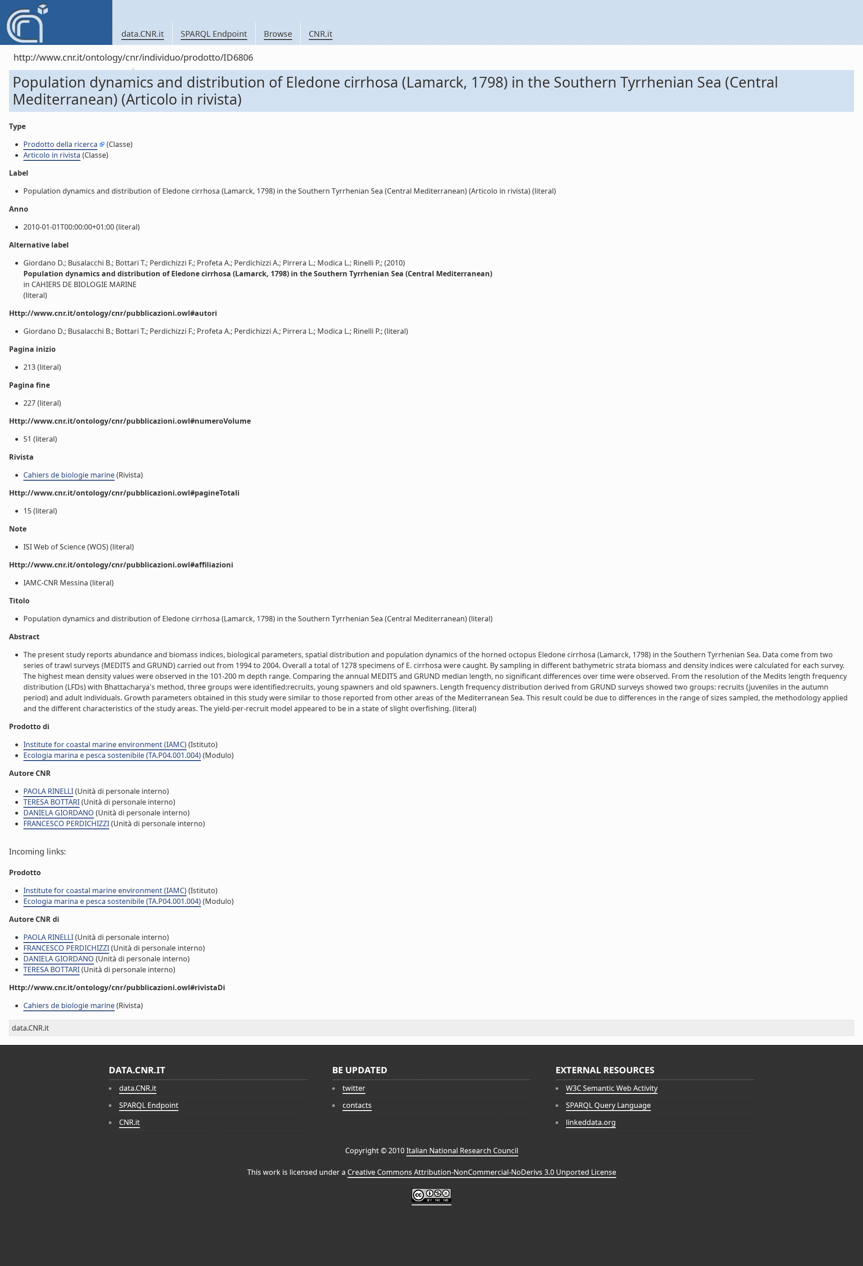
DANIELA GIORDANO (58, 813)
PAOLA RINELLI (48, 791)
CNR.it (321, 33)
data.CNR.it (142, 33)
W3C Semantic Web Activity (612, 1088)
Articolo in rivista (51, 155)
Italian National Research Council (462, 1150)
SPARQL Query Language (608, 1105)
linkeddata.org (591, 1122)
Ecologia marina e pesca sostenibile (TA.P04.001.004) (112, 755)
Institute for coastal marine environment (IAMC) (105, 744)
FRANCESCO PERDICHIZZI (66, 823)
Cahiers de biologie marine (69, 475)
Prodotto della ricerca (60, 144)
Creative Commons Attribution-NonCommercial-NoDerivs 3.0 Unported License (481, 1172)
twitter (354, 1088)
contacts (357, 1105)
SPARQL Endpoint (214, 33)
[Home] (56, 22)
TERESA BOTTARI (51, 802)
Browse (278, 33)
